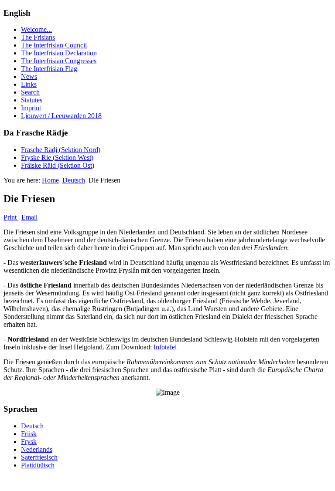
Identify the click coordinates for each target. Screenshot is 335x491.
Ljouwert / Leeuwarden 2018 (61, 115)
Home (50, 180)
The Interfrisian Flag (49, 68)
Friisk (29, 433)
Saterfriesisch (39, 457)
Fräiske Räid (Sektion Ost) (57, 165)
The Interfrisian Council (54, 45)
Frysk (29, 441)
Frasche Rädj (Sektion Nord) (60, 149)
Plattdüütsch (38, 465)
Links (29, 84)
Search (30, 92)
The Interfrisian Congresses (58, 60)
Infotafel (165, 347)
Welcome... (36, 29)
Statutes (31, 100)
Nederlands (36, 449)
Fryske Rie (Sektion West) (57, 157)
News (29, 76)
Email (29, 217)
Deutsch (73, 180)
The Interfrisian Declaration (59, 53)
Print (10, 217)
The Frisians (38, 37)
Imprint (31, 108)
